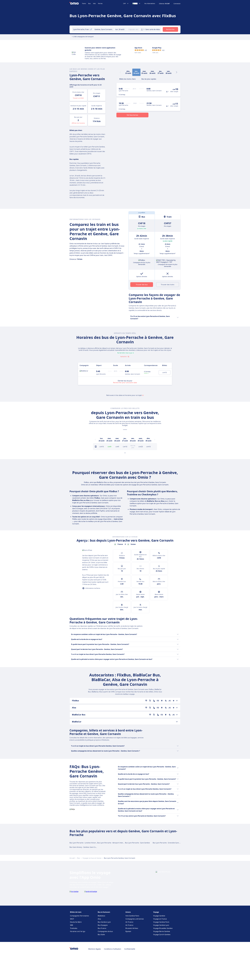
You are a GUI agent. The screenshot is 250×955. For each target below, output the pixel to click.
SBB (71, 925)
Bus (89, 3)
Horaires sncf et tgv (77, 931)
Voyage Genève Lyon (161, 925)
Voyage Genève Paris (161, 922)
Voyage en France (160, 919)
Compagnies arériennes (134, 919)
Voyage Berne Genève (161, 931)
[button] (120, 29)
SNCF (72, 919)
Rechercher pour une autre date (125, 382)
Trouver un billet (78, 98)
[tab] (127, 79)
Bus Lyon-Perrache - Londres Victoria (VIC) (85, 843)
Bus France (102, 928)
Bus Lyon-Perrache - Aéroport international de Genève (117, 843)
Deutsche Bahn (76, 922)
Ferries (100, 3)
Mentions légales (94, 949)
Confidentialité (129, 949)
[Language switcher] (136, 3)
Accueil (72, 858)
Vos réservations (149, 3)
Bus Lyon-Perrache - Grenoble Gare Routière (169, 843)
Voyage (156, 912)
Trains (84, 3)
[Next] (176, 72)
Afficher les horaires (78, 123)
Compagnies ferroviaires (79, 916)
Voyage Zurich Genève (161, 934)
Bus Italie (101, 934)
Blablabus (101, 916)
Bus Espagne (103, 925)
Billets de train (75, 912)
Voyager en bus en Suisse (92, 858)
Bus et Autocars (104, 912)
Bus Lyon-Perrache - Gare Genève (137, 843)
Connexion (177, 3)
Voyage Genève (159, 916)
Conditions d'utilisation (112, 949)
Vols (94, 3)
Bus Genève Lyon (104, 922)
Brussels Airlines (131, 928)
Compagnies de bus (105, 931)
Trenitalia (73, 928)
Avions (128, 912)
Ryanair (128, 931)
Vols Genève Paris (132, 916)
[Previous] (95, 439)
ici (143, 395)
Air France (129, 922)
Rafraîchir (123, 356)
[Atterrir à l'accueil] (76, 3)
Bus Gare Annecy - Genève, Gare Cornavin (85, 847)
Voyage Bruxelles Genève (162, 928)
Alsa (99, 919)
